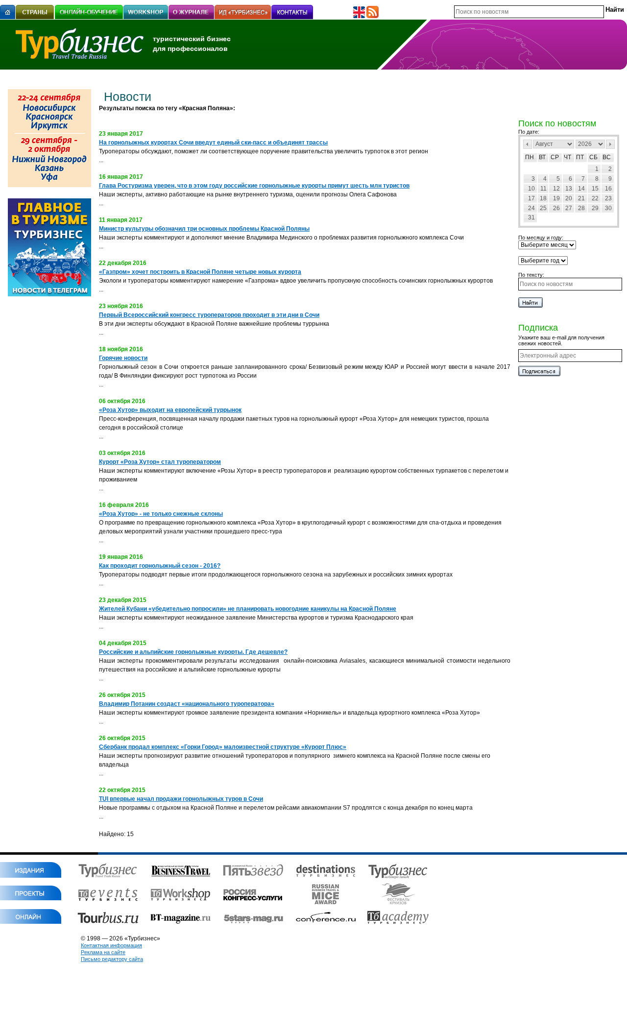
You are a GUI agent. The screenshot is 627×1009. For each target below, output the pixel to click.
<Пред (527, 144)
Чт (567, 157)
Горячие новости (123, 358)
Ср (555, 157)
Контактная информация (111, 945)
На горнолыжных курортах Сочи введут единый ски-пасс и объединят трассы (213, 142)
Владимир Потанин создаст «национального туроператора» (186, 703)
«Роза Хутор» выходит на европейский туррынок (170, 410)
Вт (542, 157)
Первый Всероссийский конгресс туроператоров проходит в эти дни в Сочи (209, 315)
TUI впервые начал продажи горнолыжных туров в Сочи (181, 798)
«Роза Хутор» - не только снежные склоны (161, 513)
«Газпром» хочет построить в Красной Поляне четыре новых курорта (200, 271)
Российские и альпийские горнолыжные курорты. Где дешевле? (193, 652)
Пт (580, 157)
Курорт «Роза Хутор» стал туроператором (160, 461)
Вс (607, 157)
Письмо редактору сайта (112, 959)
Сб (593, 157)
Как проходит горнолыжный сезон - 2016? (159, 565)
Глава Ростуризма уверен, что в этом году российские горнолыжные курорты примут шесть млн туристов (254, 185)
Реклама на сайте (103, 952)
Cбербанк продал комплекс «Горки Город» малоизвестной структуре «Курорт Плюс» (222, 747)
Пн (529, 157)
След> (610, 144)
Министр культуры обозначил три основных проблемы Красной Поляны (204, 228)
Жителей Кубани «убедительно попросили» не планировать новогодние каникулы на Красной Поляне (247, 608)
